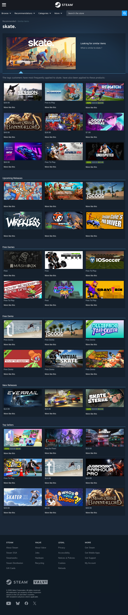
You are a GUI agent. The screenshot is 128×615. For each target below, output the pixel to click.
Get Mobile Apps (92, 553)
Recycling (39, 563)
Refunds (62, 568)
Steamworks (11, 558)
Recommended (9, 21)
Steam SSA (11, 553)
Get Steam (90, 547)
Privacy (61, 547)
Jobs (37, 553)
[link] (105, 103)
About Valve (40, 547)
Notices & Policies (66, 558)
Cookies (62, 563)
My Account (90, 563)
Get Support (90, 558)
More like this (9, 107)
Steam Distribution (14, 563)
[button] (6, 13)
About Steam (12, 547)
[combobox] (94, 13)
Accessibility (64, 553)
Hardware (39, 558)
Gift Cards (10, 568)
